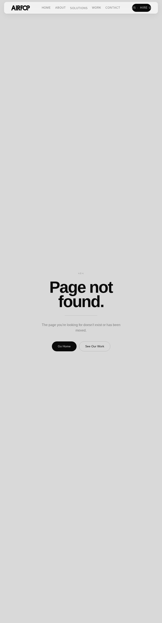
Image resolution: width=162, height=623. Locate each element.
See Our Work (94, 346)
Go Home (64, 346)
